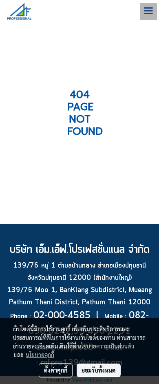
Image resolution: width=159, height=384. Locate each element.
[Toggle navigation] (148, 11)
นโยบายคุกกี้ (40, 354)
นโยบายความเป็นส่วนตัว (105, 346)
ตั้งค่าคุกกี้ (55, 370)
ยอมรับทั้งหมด (99, 370)
